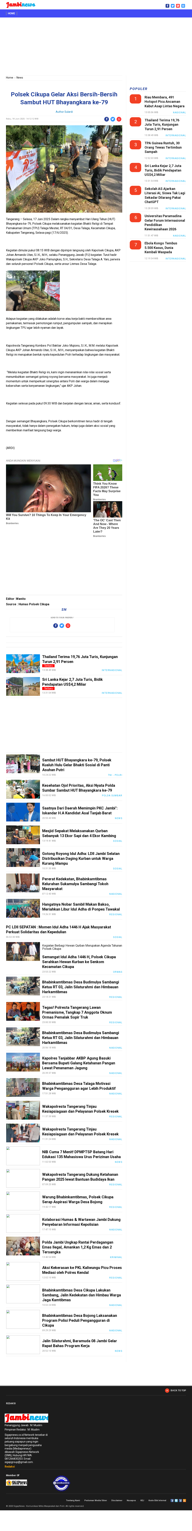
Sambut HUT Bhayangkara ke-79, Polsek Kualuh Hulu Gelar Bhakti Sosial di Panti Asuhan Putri (76, 765)
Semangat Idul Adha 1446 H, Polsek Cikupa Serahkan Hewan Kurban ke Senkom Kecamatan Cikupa (79, 962)
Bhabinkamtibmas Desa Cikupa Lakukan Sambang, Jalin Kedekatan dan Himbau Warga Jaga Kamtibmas (81, 1295)
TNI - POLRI (115, 775)
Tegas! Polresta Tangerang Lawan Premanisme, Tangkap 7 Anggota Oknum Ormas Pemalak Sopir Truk (77, 1012)
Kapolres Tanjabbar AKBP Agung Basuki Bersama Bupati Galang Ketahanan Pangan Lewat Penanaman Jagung (78, 1063)
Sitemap (180, 1500)
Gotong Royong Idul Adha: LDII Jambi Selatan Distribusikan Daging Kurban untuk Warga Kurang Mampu (81, 858)
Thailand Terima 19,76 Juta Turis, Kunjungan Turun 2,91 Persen (162, 124)
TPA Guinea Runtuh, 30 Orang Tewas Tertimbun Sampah (163, 147)
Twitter (176, 1500)
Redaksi (10, 1466)
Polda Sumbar (112, 795)
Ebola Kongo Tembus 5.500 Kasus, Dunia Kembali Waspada (161, 247)
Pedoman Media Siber (95, 1500)
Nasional (115, 894)
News (19, 77)
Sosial (117, 841)
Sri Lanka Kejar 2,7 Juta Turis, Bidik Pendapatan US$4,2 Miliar (163, 170)
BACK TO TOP (178, 1390)
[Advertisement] (96, 47)
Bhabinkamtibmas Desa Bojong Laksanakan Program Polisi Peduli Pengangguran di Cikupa (79, 1320)
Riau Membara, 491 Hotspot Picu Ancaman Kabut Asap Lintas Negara (164, 101)
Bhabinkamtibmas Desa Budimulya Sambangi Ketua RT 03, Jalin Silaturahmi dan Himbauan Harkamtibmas (80, 987)
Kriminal (116, 1257)
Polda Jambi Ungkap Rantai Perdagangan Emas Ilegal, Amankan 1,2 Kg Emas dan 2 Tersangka (77, 1247)
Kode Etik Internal (157, 1500)
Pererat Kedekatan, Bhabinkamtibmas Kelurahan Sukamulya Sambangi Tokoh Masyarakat (75, 884)
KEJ (142, 1500)
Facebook (172, 1500)
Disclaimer (116, 1500)
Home (11, 13)
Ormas (117, 972)
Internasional (112, 670)
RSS (184, 1500)
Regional (115, 914)
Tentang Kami (73, 1500)
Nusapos (131, 1500)
